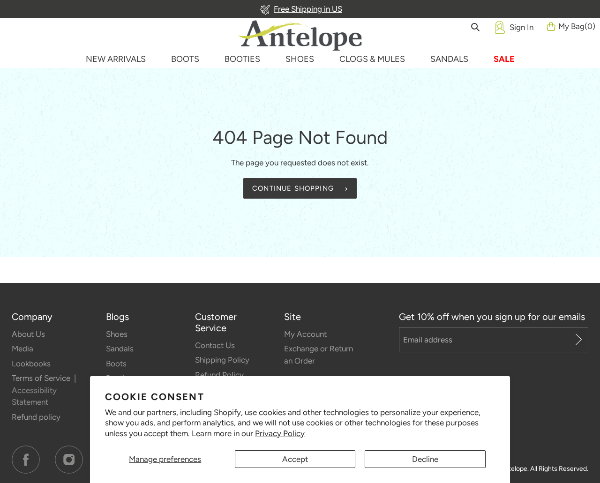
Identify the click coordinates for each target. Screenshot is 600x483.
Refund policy (36, 417)
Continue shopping (293, 188)
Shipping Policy (222, 359)
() (576, 26)
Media (22, 348)
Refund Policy (219, 374)
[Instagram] (69, 460)
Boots (116, 363)
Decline (425, 459)
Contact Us (215, 345)
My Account (305, 334)
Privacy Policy (280, 433)
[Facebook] (26, 460)
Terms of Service (42, 378)
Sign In (521, 27)
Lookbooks (31, 363)
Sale (504, 59)
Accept (295, 459)
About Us (28, 334)
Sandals (120, 348)
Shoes (117, 334)
